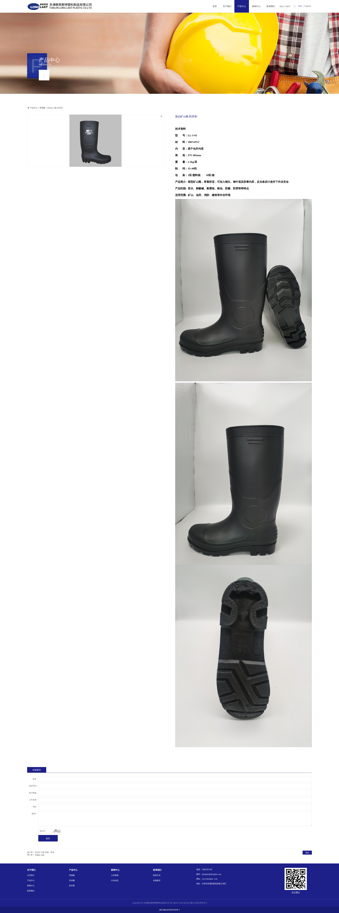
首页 (215, 6)
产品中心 (241, 6)
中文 (300, 6)
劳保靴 (42, 107)
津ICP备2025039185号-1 (169, 909)
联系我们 (271, 6)
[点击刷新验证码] (57, 831)
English (307, 6)
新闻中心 (256, 6)
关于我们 (227, 6)
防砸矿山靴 (39, 855)
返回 (307, 852)
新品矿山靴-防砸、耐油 (44, 852)
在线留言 (36, 769)
